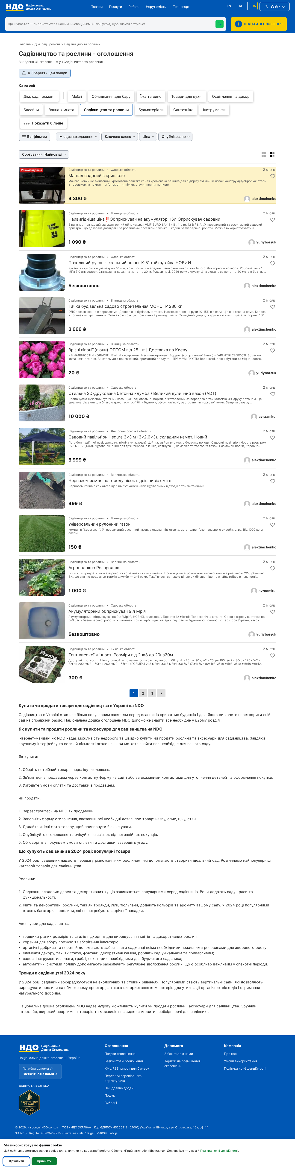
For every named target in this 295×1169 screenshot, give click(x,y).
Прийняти (44, 1161)
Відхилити (16, 1161)
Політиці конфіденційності (219, 1150)
